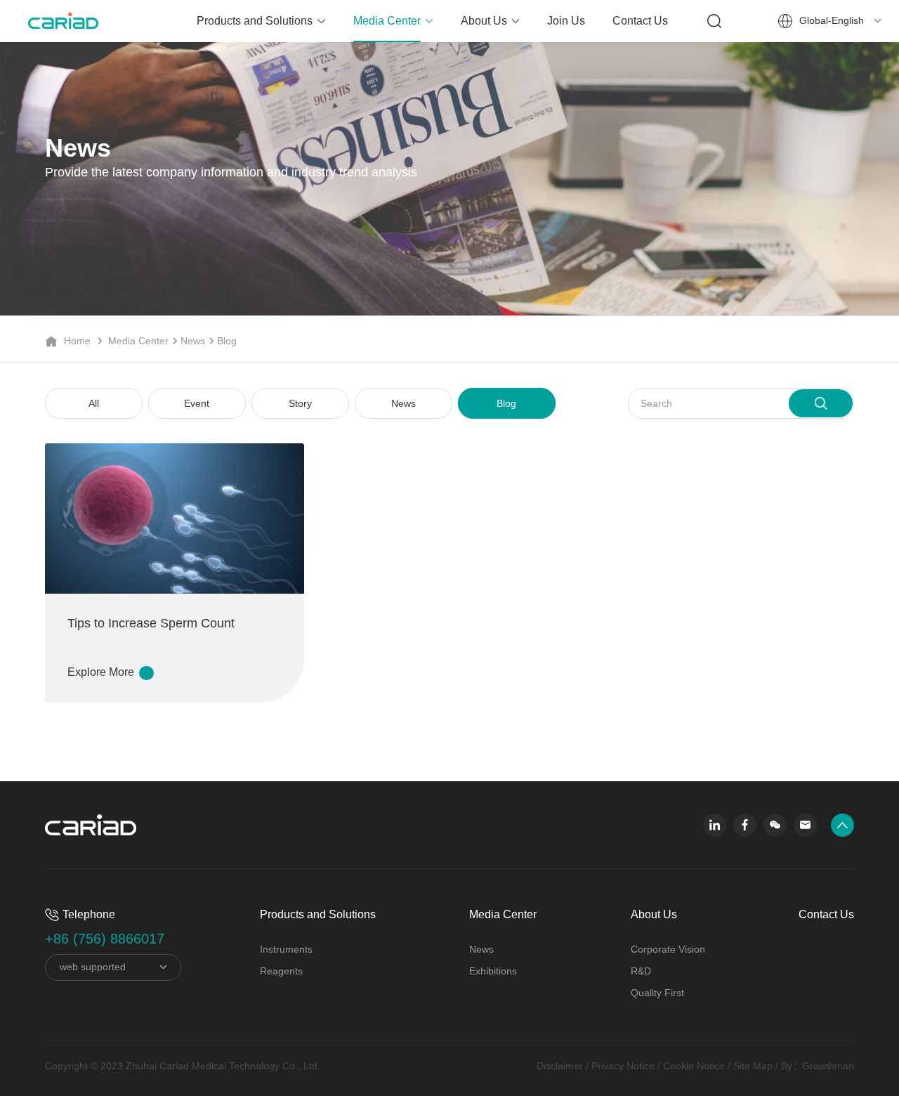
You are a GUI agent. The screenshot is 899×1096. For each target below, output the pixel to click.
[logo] (49, 21)
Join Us (566, 21)
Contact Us (640, 21)
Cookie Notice (694, 1065)
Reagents (281, 971)
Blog (227, 340)
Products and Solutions (255, 21)
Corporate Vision (668, 949)
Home (77, 340)
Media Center (387, 21)
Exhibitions (493, 971)
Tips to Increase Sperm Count (151, 623)
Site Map (753, 1065)
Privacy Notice (623, 1065)
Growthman (828, 1065)
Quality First (657, 992)
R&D (641, 971)
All (93, 403)
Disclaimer (560, 1065)
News (193, 340)
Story (300, 403)
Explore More (102, 672)
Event (196, 403)
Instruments (286, 949)
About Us (484, 21)
